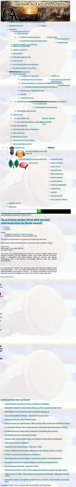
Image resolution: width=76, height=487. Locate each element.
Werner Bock (30, 87)
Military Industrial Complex (29, 122)
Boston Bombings (20, 125)
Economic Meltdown (22, 57)
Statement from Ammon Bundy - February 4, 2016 (23, 447)
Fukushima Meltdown (26, 111)
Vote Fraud (18, 61)
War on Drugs (19, 133)
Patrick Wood (56, 196)
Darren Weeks (57, 159)
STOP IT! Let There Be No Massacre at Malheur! (22, 454)
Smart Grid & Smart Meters (32, 90)
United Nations (19, 74)
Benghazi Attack (20, 136)
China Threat (22, 33)
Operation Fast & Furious (24, 140)
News (43, 22)
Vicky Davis (55, 166)
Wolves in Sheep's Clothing (24, 68)
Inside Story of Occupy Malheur (16, 443)
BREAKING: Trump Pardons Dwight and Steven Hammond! (27, 412)
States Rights (63, 39)
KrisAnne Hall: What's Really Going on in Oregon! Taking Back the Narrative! (33, 439)
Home (7, 18)
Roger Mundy (56, 181)
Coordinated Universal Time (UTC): (16, 215)
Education (17, 53)
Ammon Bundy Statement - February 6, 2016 (21, 466)
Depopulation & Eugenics (31, 79)
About (50, 147)
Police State (52, 37)
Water (23, 94)
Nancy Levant (57, 163)
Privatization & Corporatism (25, 64)
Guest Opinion (57, 177)
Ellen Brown (56, 170)
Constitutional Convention (25, 44)
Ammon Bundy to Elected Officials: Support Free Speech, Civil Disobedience (33, 458)
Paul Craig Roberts (59, 199)
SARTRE (54, 192)
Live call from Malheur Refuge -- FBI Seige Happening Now (26, 415)
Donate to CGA (15, 203)
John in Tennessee (58, 185)
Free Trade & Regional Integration (60, 80)
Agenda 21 (55, 76)
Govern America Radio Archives (33, 159)
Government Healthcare (46, 107)
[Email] (7, 229)
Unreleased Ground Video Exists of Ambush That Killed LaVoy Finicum (31, 431)
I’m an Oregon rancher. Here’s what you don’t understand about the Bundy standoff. (25, 221)
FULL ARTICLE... (7, 277)
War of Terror (48, 118)
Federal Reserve (20, 50)
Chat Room (33, 163)
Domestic (13, 29)
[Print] (7, 227)
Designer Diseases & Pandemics (26, 129)
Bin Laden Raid (23, 118)
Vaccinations (41, 103)
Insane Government (21, 46)
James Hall (55, 188)
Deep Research (15, 72)
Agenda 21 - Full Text (30, 76)
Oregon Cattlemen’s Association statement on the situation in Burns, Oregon (33, 450)
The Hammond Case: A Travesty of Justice (21, 435)
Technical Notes (16, 26)
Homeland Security (21, 31)
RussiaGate (17, 114)
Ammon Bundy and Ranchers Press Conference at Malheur (27, 404)
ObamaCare (62, 42)
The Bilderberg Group (22, 144)
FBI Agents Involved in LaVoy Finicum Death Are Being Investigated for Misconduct (36, 470)
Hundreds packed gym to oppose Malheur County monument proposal (31, 462)
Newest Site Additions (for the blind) (25, 22)
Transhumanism (24, 101)
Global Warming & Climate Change (36, 83)
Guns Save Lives (27, 98)
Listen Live (19, 147)
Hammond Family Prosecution (34, 41)
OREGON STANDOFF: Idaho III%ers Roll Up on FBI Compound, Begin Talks (33, 408)
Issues (43, 26)
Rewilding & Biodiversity (47, 87)
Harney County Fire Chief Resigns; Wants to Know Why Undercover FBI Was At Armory (37, 423)
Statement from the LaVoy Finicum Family (20, 419)
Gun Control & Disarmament (60, 84)
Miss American (57, 174)
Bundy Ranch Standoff (31, 37)
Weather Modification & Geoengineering (49, 101)
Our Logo (13, 207)
